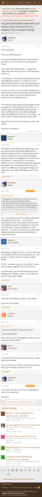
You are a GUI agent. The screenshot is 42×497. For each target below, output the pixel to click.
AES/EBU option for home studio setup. (23, 447)
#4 (40, 248)
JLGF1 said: (6, 326)
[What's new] (35, 2)
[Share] (37, 46)
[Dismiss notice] (39, 8)
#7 (40, 354)
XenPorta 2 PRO (6, 495)
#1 (40, 46)
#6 (40, 322)
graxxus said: (7, 195)
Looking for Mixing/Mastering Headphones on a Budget (19, 458)
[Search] (39, 2)
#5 (40, 295)
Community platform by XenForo (19, 491)
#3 (40, 191)
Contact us (5, 487)
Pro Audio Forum (17, 450)
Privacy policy (27, 487)
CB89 (7, 427)
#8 (40, 386)
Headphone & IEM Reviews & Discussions (27, 461)
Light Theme (7, 484)
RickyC (8, 418)
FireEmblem (9, 438)
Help (34, 487)
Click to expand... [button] (21, 214)
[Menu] (3, 3)
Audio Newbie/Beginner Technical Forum (23, 418)
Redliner (8, 450)
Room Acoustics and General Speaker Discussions (20, 428)
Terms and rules (15, 487)
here (33, 13)
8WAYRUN (25, 495)
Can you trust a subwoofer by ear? (21, 436)
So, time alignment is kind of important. (23, 425)
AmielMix (6, 33)
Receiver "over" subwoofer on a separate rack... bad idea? (20, 414)
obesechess (9, 461)
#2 (40, 145)
